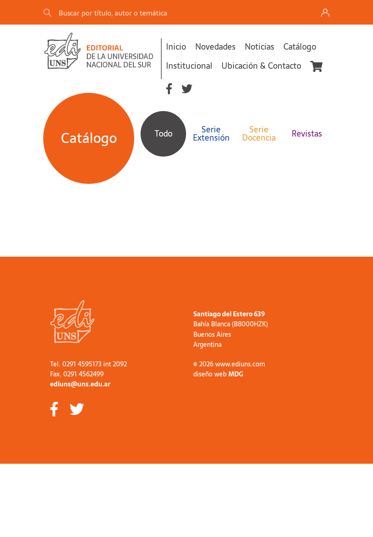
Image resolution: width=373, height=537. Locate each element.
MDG (235, 374)
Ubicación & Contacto (261, 65)
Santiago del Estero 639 (229, 314)
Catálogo (299, 46)
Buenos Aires (212, 334)
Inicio (176, 46)
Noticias (259, 46)
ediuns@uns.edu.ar (80, 384)
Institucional (189, 65)
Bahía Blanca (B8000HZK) (230, 324)
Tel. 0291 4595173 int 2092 (88, 364)
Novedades (215, 46)
